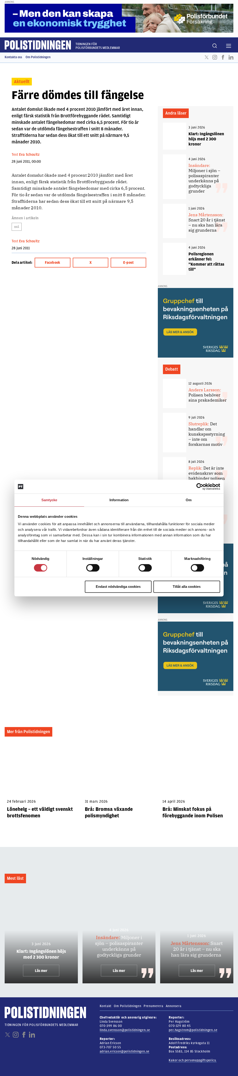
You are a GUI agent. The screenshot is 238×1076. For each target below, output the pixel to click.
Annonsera (174, 1006)
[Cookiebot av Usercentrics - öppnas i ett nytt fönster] (199, 486)
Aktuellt (22, 81)
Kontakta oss (13, 57)
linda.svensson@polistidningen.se (125, 1030)
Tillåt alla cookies (187, 587)
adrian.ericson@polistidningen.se (125, 1051)
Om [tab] (189, 500)
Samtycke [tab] (49, 500)
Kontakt (106, 1006)
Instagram (214, 57)
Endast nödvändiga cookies (118, 587)
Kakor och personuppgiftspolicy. (193, 1060)
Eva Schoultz (29, 154)
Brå (16, 227)
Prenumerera (153, 1006)
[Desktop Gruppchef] (195, 323)
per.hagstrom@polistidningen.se (193, 1030)
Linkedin (231, 57)
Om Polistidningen (38, 57)
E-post (128, 263)
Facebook (223, 57)
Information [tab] (119, 500)
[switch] (92, 568)
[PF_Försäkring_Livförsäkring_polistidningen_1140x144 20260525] (119, 18)
